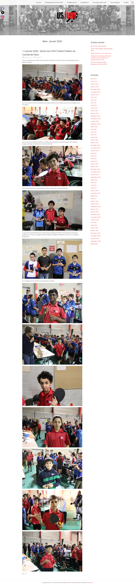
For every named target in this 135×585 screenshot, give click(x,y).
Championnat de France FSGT (54, 2)
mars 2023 (94, 161)
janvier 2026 (94, 86)
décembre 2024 (95, 116)
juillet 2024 (94, 126)
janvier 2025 (94, 113)
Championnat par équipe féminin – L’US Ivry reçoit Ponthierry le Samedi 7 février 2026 (101, 57)
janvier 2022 (94, 190)
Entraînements (71, 2)
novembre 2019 (95, 217)
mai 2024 (93, 132)
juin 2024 (94, 129)
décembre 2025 (95, 89)
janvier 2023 (94, 166)
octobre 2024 (95, 121)
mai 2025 (93, 102)
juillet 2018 (94, 244)
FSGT (25, 574)
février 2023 (94, 164)
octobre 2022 (95, 174)
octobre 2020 (95, 204)
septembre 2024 (96, 124)
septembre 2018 (95, 241)
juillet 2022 (94, 180)
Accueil (38, 2)
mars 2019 (94, 225)
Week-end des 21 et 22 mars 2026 (101, 53)
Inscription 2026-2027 (99, 2)
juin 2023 (93, 153)
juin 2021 (93, 198)
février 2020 (94, 209)
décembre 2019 (95, 214)
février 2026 (94, 84)
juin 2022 (94, 182)
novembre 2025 (95, 92)
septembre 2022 (96, 177)
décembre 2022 (95, 169)
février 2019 (94, 228)
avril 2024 (94, 134)
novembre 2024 (95, 118)
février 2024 (94, 140)
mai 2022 (93, 185)
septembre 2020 (96, 206)
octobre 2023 (95, 150)
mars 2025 (94, 108)
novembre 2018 (95, 236)
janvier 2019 (94, 230)
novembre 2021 (95, 193)
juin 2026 (94, 78)
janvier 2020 (94, 212)
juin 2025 (93, 100)
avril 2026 (94, 81)
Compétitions (84, 2)
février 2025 (94, 110)
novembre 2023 (95, 148)
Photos (126, 2)
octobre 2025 (95, 94)
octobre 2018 (95, 238)
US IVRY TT (38, 57)
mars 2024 (94, 137)
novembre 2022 (96, 172)
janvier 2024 (94, 142)
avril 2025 (94, 105)
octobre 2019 (95, 220)
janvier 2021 (94, 201)
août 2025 (94, 97)
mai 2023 (93, 156)
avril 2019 (94, 222)
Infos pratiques (115, 2)
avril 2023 (94, 158)
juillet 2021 (94, 196)
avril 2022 (94, 188)
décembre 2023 (95, 145)
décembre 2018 (95, 233)
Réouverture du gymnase (98, 46)
